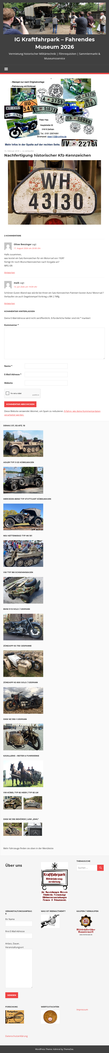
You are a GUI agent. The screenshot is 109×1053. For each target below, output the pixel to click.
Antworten (9, 272)
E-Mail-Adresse (12, 374)
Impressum (82, 1009)
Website (8, 382)
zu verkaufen (28, 151)
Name (8, 366)
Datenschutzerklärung (16, 1036)
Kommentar (11, 325)
